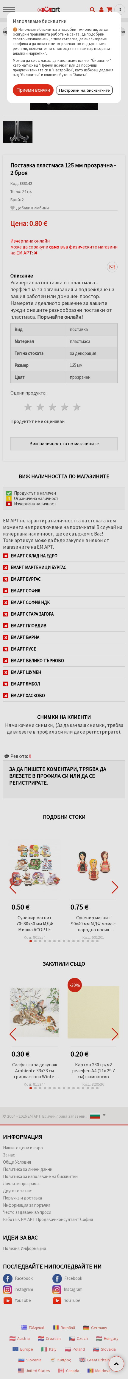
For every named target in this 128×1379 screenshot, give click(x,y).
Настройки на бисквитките (84, 90)
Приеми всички (33, 90)
